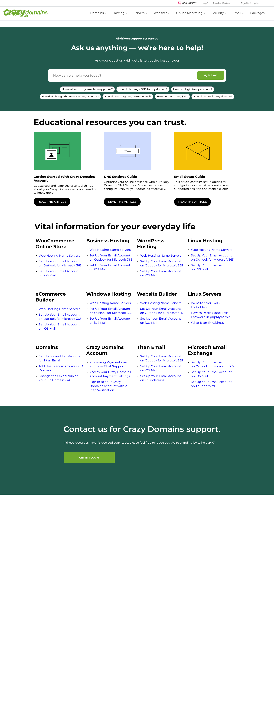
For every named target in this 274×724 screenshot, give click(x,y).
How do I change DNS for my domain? (142, 89)
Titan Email (151, 347)
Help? (205, 3)
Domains (47, 347)
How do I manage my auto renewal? (127, 96)
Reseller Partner (222, 3)
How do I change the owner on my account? (70, 96)
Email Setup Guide (189, 177)
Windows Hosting (108, 294)
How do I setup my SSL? (172, 96)
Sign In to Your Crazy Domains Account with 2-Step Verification (108, 386)
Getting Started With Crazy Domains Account (64, 178)
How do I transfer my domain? (212, 96)
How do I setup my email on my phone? (87, 89)
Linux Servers (204, 294)
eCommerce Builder (51, 297)
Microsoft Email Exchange (207, 350)
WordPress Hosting (150, 243)
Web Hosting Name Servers (59, 255)
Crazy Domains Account (105, 350)
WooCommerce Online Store (55, 243)
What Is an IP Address (207, 322)
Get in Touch (89, 457)
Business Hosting (108, 241)
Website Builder (157, 294)
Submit (213, 75)
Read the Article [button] (52, 201)
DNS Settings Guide (120, 177)
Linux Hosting (205, 241)
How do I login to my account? (192, 89)
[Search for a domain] (265, 3)
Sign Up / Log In (249, 3)
